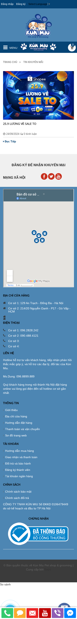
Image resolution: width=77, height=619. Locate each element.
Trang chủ (10, 62)
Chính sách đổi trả (17, 498)
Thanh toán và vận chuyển (22, 429)
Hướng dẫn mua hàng (19, 450)
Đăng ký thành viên (17, 469)
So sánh (5, 584)
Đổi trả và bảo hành (18, 463)
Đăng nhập (7, 4)
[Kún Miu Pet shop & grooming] (38, 25)
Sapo (47, 569)
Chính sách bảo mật (18, 491)
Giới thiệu (11, 410)
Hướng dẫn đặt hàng (18, 422)
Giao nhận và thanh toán (21, 457)
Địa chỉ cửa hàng (16, 416)
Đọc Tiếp (10, 141)
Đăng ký (20, 4)
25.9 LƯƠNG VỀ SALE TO (19, 124)
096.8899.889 (25, 376)
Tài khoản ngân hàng (19, 476)
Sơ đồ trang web (16, 435)
